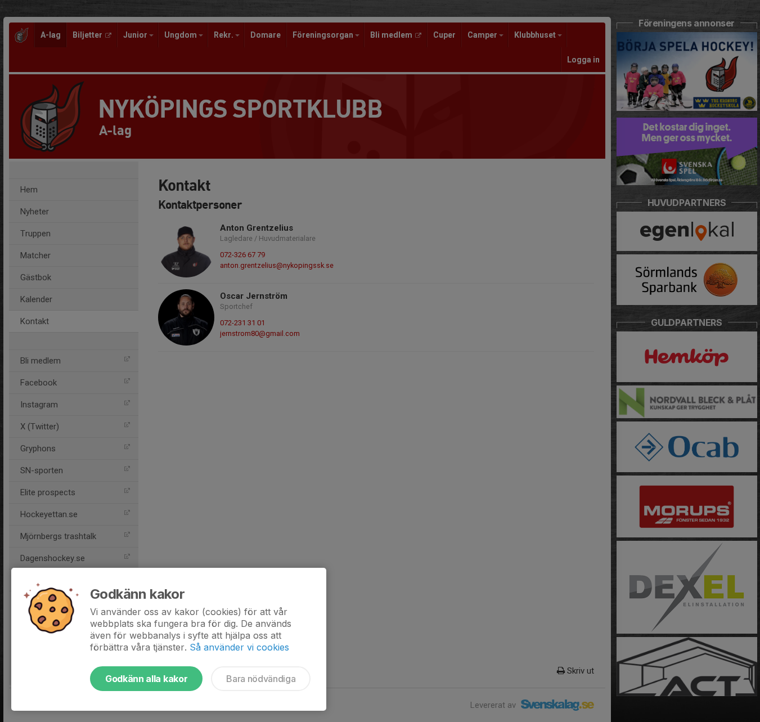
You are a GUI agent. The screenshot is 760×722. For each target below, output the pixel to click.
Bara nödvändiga (260, 678)
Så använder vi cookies (239, 647)
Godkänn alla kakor (146, 678)
